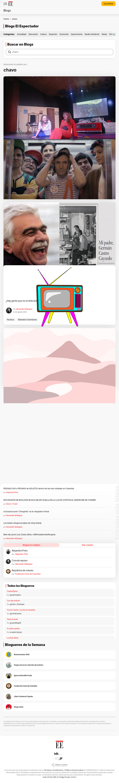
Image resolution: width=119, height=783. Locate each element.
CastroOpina (12, 591)
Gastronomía (76, 34)
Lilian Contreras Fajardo (23, 696)
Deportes (53, 34)
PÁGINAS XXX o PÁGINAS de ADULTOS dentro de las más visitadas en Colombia (38, 488)
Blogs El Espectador (22, 26)
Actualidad (21, 34)
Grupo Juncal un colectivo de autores (28, 665)
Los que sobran (13, 600)
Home (6, 19)
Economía (64, 34)
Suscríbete (108, 3)
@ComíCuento (15, 614)
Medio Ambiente (92, 34)
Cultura (43, 34)
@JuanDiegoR (15, 623)
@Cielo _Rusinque (17, 604)
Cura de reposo (19, 560)
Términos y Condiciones (53, 770)
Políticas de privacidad (74, 770)
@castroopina (15, 595)
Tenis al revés (12, 619)
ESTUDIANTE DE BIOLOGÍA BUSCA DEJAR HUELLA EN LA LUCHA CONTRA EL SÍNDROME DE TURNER (49, 500)
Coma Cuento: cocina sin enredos (21, 610)
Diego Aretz (18, 707)
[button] (115, 34)
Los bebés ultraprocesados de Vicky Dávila (22, 523)
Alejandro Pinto (12, 492)
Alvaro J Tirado (11, 504)
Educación (33, 34)
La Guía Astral (12, 638)
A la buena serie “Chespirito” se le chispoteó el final (26, 511)
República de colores (22, 570)
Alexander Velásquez (14, 515)
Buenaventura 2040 (21, 654)
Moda (104, 34)
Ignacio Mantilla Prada (23, 675)
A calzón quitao (13, 628)
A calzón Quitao (16, 632)
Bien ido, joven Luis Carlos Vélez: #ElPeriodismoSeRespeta (29, 534)
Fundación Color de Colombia (27, 574)
